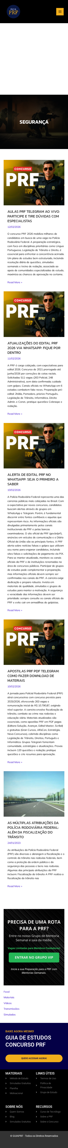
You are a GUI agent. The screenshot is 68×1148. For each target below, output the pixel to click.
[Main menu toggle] (60, 11)
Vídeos (8, 1003)
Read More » (14, 282)
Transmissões (11, 1008)
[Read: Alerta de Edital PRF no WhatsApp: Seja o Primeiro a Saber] (34, 445)
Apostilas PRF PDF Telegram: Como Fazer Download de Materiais (33, 675)
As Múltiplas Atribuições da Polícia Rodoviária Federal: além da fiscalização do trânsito (33, 830)
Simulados (10, 1014)
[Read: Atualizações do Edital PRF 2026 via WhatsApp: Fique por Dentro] (34, 314)
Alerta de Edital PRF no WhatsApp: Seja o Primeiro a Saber (33, 479)
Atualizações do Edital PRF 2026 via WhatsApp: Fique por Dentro (33, 347)
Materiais (9, 997)
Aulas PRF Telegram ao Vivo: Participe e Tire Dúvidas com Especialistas (33, 216)
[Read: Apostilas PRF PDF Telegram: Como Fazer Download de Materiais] (34, 642)
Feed (6, 991)
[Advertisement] (34, 59)
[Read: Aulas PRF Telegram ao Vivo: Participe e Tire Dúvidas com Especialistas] (34, 182)
